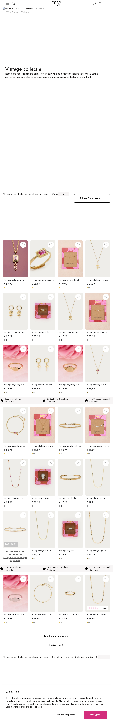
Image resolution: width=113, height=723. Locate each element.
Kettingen (22, 193)
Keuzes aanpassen (66, 714)
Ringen (46, 193)
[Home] (7, 12)
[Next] (63, 194)
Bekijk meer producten (56, 636)
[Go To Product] (15, 258)
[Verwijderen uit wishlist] (23, 245)
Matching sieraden (84, 657)
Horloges (68, 657)
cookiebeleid (36, 706)
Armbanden (35, 193)
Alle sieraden (9, 193)
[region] (36, 194)
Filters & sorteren (90, 198)
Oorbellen (57, 193)
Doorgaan (95, 714)
